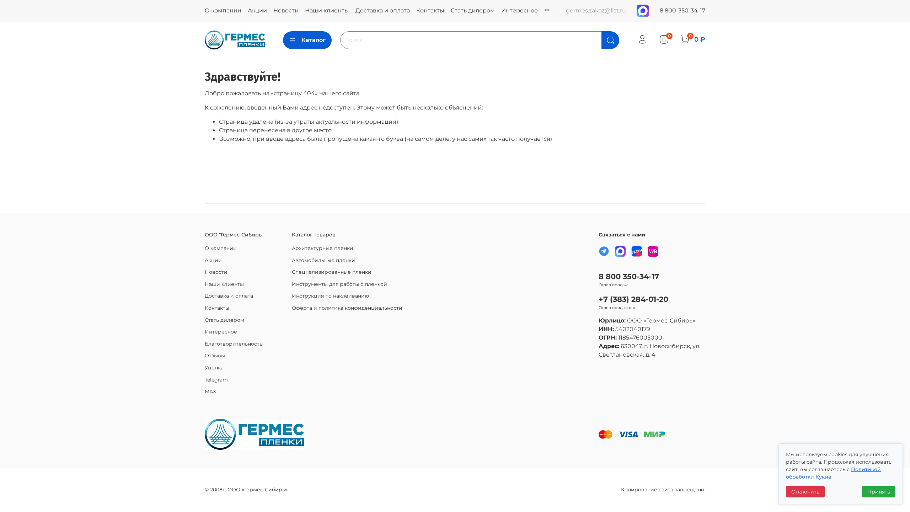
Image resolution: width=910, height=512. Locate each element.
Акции (257, 10)
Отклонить (805, 492)
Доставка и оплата (382, 10)
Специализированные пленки (331, 272)
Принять (878, 492)
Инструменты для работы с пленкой (339, 284)
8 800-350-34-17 (682, 10)
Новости (286, 10)
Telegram (216, 380)
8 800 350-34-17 (629, 276)
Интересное (519, 10)
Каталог (313, 40)
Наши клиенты (327, 10)
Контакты (430, 10)
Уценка (214, 367)
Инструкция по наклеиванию (330, 296)
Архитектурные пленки (322, 248)
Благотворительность (233, 344)
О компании (223, 10)
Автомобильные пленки (323, 260)
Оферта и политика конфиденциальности (347, 308)
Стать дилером (473, 10)
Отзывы (215, 355)
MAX (210, 391)
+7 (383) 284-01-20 (633, 299)
